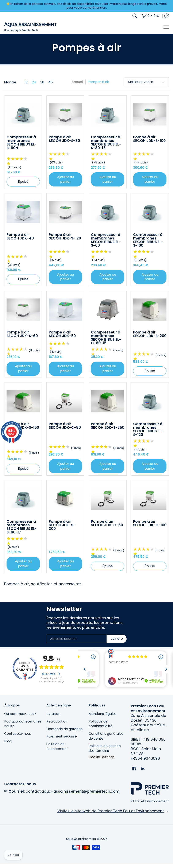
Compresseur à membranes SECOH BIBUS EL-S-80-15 (106, 142)
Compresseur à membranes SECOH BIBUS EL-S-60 (106, 240)
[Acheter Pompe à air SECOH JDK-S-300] (65, 499)
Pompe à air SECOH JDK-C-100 (149, 523)
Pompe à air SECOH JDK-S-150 (23, 425)
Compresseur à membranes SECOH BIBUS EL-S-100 (148, 240)
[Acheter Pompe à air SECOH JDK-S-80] (65, 114)
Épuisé (23, 181)
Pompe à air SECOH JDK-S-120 (65, 236)
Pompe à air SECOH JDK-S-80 (64, 139)
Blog (7, 741)
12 (26, 82)
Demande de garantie (64, 729)
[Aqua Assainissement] (30, 27)
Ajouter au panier (65, 179)
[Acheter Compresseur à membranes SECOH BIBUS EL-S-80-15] (107, 114)
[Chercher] (134, 16)
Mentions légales (102, 713)
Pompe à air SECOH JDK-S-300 (62, 525)
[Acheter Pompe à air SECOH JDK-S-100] (149, 114)
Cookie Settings (101, 757)
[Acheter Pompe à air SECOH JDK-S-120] (65, 212)
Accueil (78, 81)
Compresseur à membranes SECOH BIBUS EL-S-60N (22, 142)
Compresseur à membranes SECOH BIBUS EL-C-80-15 (106, 338)
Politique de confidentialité (100, 724)
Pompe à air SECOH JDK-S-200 (149, 334)
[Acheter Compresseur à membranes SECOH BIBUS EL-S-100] (149, 212)
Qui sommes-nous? (20, 713)
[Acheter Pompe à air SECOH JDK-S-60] (23, 309)
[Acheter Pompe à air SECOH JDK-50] (65, 309)
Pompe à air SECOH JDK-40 (20, 236)
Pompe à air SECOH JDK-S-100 (149, 139)
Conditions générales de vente (106, 736)
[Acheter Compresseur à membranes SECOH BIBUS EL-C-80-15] (107, 309)
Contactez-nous (17, 733)
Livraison (53, 713)
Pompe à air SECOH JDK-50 (62, 334)
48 (50, 82)
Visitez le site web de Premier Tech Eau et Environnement (110, 811)
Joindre (117, 638)
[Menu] (166, 27)
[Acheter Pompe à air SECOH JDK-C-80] (65, 401)
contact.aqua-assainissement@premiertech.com (72, 791)
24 (34, 82)
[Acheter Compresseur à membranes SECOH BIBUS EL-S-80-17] (23, 499)
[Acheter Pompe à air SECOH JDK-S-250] (107, 401)
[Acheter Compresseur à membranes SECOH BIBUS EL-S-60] (107, 212)
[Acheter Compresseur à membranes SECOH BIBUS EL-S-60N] (23, 114)
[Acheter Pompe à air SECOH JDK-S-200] (149, 309)
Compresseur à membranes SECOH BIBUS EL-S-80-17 (22, 527)
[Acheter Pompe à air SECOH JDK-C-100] (149, 499)
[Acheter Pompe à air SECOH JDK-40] (23, 212)
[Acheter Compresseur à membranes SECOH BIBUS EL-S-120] (149, 401)
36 (42, 82)
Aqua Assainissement (81, 839)
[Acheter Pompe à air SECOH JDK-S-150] (23, 401)
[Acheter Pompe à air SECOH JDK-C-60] (107, 499)
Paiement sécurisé (61, 736)
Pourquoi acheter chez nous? (22, 724)
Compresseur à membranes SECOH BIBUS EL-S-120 (148, 429)
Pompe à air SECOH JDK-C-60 (107, 523)
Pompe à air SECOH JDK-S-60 (22, 334)
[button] (134, 769)
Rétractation (57, 721)
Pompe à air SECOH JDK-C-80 (65, 425)
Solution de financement (57, 746)
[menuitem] (150, 16)
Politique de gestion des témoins (105, 748)
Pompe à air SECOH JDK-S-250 (107, 425)
